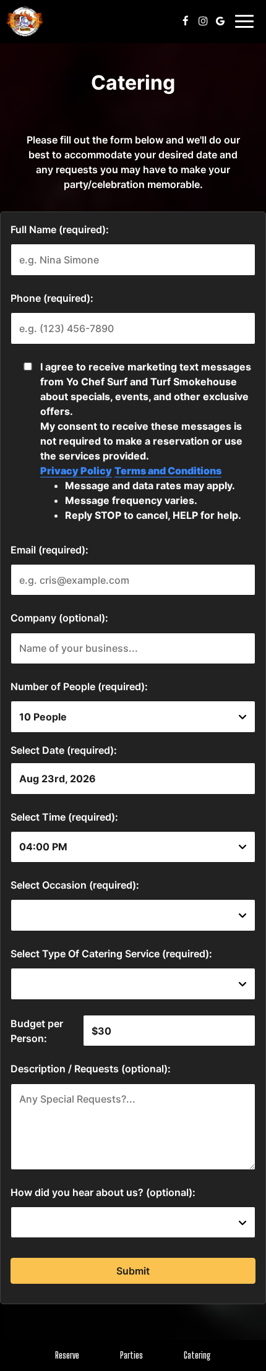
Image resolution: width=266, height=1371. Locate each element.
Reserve (67, 1355)
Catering (197, 1355)
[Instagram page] (203, 21)
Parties (131, 1355)
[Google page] (220, 21)
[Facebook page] (185, 21)
